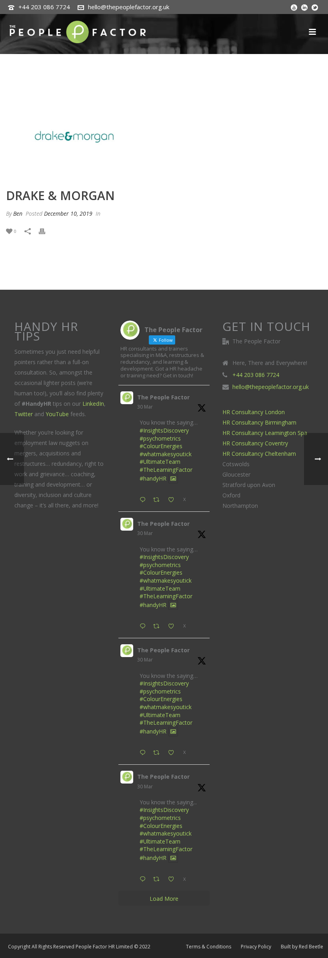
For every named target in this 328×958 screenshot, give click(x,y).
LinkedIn (93, 403)
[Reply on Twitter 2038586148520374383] (144, 879)
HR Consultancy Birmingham (259, 422)
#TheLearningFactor (166, 469)
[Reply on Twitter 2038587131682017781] (144, 753)
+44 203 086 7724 (44, 7)
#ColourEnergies (161, 446)
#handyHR (153, 478)
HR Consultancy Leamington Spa (264, 433)
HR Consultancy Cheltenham (259, 453)
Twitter (23, 414)
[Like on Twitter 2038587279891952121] (173, 500)
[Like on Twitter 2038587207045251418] (173, 626)
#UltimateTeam (160, 461)
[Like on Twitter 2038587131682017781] (173, 753)
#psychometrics (160, 438)
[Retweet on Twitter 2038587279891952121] (158, 500)
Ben (17, 213)
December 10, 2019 (68, 213)
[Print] (46, 230)
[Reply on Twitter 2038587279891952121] (144, 500)
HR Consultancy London (253, 412)
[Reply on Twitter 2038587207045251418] (144, 626)
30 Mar (145, 406)
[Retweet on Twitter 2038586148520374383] (158, 879)
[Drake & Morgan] (164, 137)
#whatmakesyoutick (166, 454)
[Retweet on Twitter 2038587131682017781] (158, 753)
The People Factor (163, 397)
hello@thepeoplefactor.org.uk (128, 7)
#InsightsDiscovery (164, 430)
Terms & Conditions (208, 947)
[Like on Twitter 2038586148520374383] (173, 879)
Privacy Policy (256, 947)
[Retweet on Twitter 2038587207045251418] (158, 626)
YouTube (57, 414)
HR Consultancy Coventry (255, 443)
